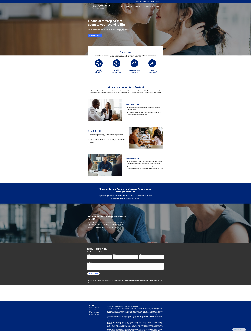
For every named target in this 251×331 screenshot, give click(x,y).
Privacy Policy (146, 1)
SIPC (111, 323)
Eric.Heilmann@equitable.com (95, 314)
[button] (122, 6)
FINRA (108, 323)
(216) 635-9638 (95, 307)
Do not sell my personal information (140, 317)
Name (88, 254)
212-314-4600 (154, 322)
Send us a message (93, 273)
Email (114, 254)
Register (153, 1)
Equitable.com (139, 1)
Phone (140, 254)
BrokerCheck (136, 306)
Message (89, 262)
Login (157, 1)
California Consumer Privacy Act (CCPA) (149, 316)
